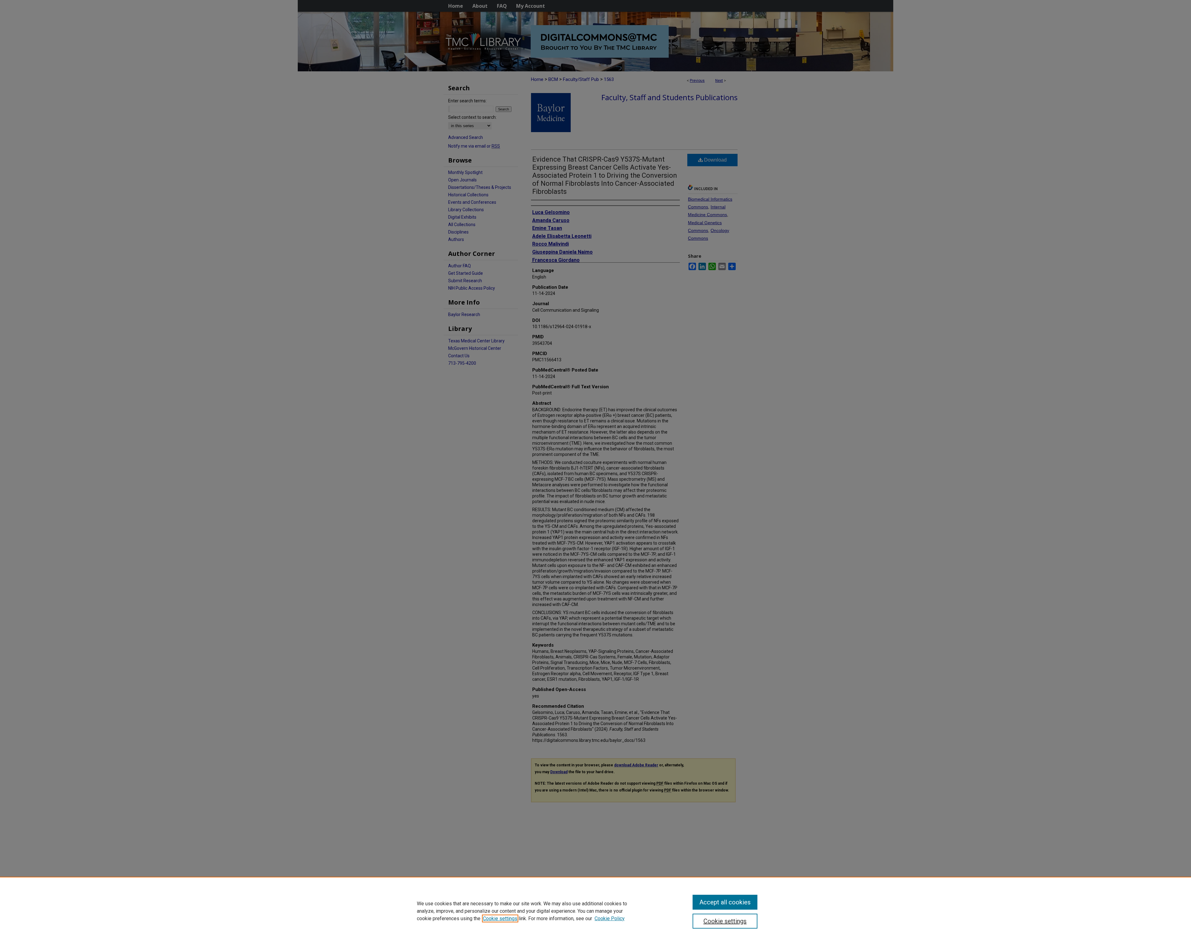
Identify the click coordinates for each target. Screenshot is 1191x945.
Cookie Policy (610, 918)
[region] (595, 911)
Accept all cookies (725, 902)
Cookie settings (500, 918)
